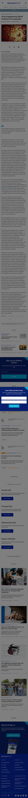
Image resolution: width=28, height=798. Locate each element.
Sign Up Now (14, 406)
